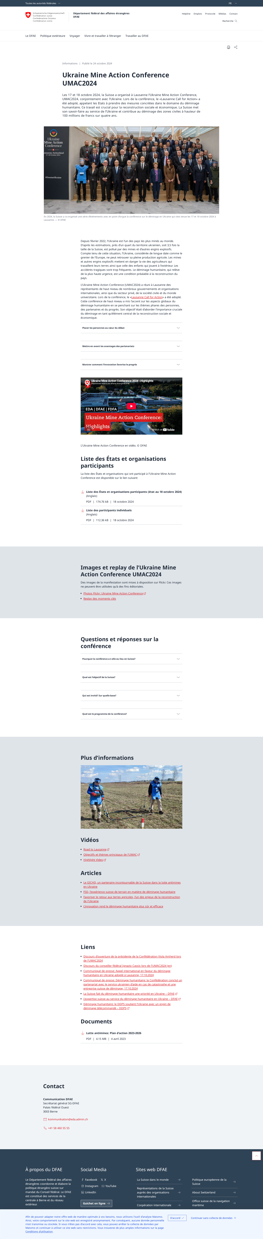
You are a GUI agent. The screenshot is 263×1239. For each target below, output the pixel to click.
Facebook (91, 1180)
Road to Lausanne (94, 849)
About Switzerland (203, 1192)
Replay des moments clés (99, 598)
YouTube (110, 1186)
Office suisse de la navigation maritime (211, 1203)
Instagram (91, 1186)
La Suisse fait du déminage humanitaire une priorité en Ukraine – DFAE (128, 993)
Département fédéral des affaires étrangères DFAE (101, 15)
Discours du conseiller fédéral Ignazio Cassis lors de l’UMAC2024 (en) (127, 966)
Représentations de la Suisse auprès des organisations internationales (155, 1192)
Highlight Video (93, 860)
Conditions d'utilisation (39, 1231)
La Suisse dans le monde (153, 1180)
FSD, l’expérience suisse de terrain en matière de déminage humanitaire (129, 892)
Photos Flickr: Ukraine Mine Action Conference (113, 593)
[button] (30, 35)
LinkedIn (90, 1192)
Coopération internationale (154, 1205)
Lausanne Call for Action (146, 297)
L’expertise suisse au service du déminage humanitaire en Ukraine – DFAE (130, 999)
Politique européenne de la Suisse (209, 1182)
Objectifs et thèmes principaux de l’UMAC (110, 854)
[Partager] (235, 47)
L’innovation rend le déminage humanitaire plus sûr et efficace (123, 906)
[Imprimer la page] (228, 47)
